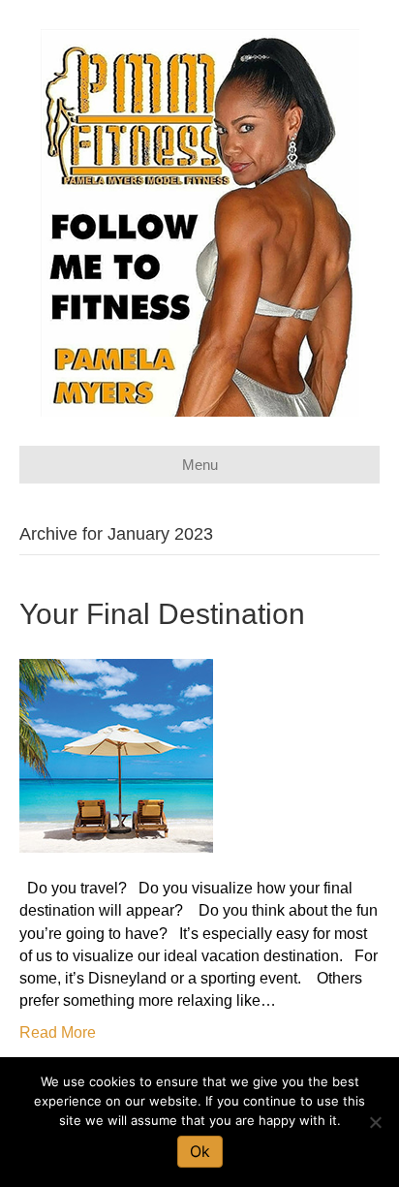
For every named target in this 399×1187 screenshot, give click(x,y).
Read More (57, 1032)
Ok (200, 1151)
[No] (374, 1122)
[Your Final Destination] (116, 754)
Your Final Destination (162, 614)
